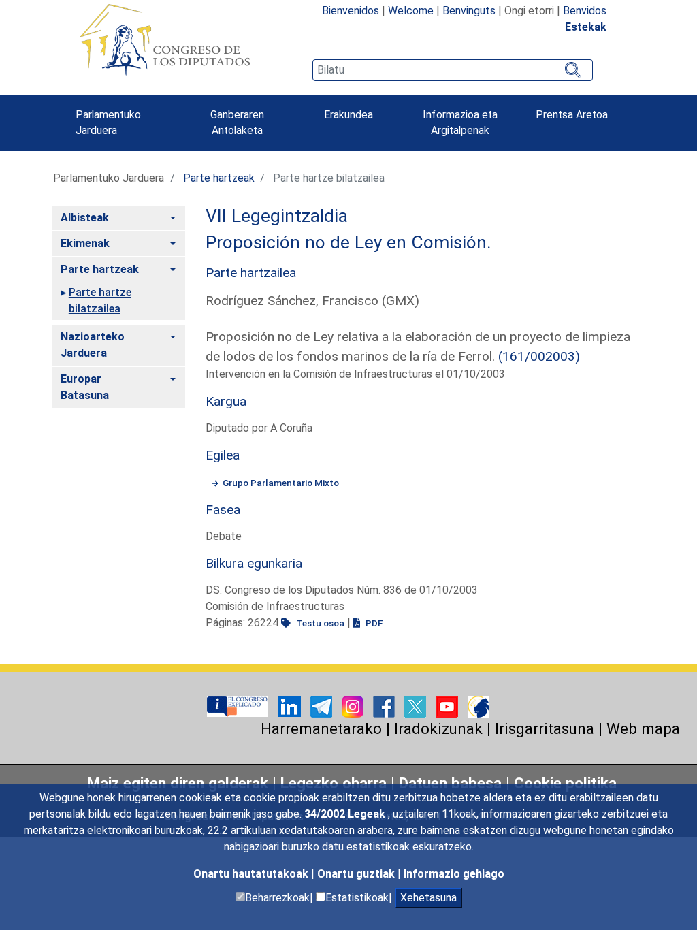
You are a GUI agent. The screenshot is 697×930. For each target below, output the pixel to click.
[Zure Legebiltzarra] (239, 705)
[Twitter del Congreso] (416, 705)
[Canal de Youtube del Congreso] (448, 705)
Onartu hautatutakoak (252, 873)
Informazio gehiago (454, 873)
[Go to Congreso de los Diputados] (165, 39)
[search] (452, 70)
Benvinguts (469, 10)
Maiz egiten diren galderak (177, 783)
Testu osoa (319, 623)
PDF (373, 623)
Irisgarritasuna (544, 728)
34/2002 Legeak (346, 813)
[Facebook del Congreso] (385, 705)
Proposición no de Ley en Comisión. (348, 242)
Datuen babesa (450, 783)
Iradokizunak (438, 728)
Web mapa (643, 728)
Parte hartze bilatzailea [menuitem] (100, 300)
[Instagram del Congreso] (354, 705)
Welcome (411, 10)
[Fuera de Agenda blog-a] (478, 705)
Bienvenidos (350, 10)
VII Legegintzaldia (277, 216)
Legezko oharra (335, 783)
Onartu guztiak (357, 873)
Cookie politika (565, 783)
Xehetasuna (428, 897)
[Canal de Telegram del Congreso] (322, 705)
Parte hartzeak (219, 178)
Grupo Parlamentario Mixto (281, 482)
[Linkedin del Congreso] (290, 705)
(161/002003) (539, 356)
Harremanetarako (321, 728)
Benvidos (584, 10)
